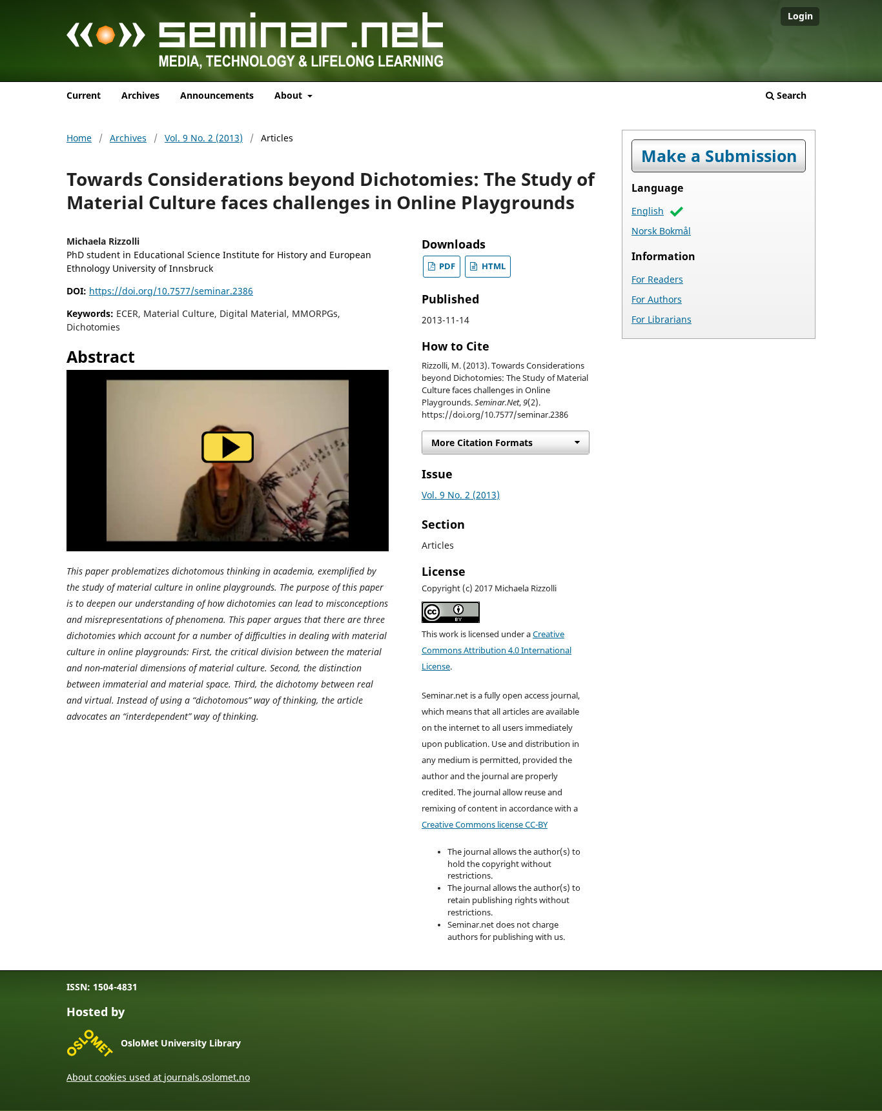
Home (79, 138)
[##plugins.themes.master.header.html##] (441, 45)
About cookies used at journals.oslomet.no (158, 1077)
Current (84, 95)
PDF (446, 266)
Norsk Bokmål (661, 231)
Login (800, 16)
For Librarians (661, 319)
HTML (493, 266)
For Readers (657, 279)
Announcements (217, 95)
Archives (140, 95)
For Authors (656, 299)
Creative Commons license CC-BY (485, 824)
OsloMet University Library (181, 1043)
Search (790, 95)
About (289, 95)
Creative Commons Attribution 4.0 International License (496, 650)
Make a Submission (719, 156)
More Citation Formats (482, 442)
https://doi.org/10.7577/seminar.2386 (171, 291)
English (647, 211)
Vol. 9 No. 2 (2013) (204, 138)
